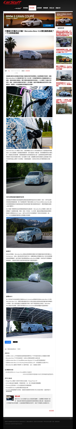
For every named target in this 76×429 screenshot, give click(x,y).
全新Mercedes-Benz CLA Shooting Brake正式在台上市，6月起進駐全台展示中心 (27, 362)
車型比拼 (51, 8)
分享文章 (8, 342)
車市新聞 (32, 8)
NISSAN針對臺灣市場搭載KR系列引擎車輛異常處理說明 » (38, 374)
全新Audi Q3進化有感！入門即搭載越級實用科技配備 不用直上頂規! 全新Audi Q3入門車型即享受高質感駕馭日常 (64, 33)
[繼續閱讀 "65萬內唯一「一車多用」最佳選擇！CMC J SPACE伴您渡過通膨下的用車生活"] (64, 109)
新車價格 (25, 8)
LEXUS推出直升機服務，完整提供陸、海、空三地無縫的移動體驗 (23, 383)
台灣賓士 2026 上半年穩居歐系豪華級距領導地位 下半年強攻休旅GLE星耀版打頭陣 (28, 356)
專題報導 (45, 8)
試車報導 (39, 8)
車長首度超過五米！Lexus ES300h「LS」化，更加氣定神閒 (64, 84)
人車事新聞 (27, 70)
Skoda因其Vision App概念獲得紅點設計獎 (17, 387)
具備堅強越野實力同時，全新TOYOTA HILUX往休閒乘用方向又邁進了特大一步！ (64, 51)
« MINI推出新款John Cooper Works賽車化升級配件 (18, 372)
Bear (9, 70)
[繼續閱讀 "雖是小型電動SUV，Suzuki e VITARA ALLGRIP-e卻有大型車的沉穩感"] (64, 75)
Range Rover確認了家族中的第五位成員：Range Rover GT (21, 381)
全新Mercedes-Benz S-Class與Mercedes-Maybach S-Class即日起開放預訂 (25, 360)
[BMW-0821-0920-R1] (64, 19)
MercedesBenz (12, 349)
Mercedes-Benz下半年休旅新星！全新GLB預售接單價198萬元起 (23, 358)
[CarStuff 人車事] (12, 0)
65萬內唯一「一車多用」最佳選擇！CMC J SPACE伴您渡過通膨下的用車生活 (64, 101)
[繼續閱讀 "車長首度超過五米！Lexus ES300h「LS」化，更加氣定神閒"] (64, 92)
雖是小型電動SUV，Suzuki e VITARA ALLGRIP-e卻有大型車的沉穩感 (64, 67)
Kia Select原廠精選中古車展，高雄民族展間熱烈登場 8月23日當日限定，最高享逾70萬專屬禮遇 (28, 390)
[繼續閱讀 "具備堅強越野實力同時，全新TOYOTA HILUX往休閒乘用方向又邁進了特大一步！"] (64, 59)
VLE (19, 349)
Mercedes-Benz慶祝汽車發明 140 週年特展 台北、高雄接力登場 (23, 365)
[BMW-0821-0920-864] (29, 20)
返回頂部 (51, 410)
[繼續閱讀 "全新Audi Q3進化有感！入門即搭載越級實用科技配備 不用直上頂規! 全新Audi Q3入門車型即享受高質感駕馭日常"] (64, 42)
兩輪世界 (58, 8)
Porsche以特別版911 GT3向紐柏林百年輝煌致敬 (18, 385)
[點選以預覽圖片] (29, 52)
